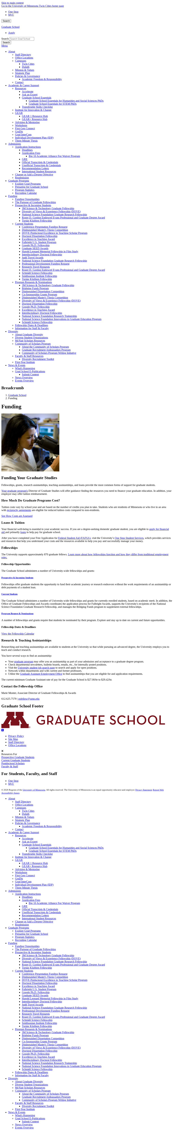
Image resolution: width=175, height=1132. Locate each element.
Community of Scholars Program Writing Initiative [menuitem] (49, 352)
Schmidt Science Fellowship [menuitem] (37, 273)
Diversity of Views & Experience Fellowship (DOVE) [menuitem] (51, 211)
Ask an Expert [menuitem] (29, 94)
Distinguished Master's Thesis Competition (45, 976)
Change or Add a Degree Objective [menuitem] (34, 174)
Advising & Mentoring (27, 869)
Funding (12, 943)
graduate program (23, 661)
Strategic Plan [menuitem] (22, 73)
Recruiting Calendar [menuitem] (26, 193)
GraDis (19, 878)
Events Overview (24, 1127)
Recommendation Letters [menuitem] (35, 168)
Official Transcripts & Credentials (40, 909)
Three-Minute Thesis (26, 887)
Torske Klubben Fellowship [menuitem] (37, 220)
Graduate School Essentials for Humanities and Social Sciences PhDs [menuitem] (66, 100)
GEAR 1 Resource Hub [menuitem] (35, 116)
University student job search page (36, 667)
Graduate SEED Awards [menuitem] (35, 248)
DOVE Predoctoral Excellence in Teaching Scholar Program (54, 980)
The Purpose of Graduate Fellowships (35, 949)
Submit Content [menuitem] (30, 374)
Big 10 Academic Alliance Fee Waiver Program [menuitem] (54, 156)
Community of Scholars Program (33, 1090)
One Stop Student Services (129, 538)
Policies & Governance (27, 823)
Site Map (13, 739)
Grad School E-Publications (30, 1118)
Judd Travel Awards (32, 1004)
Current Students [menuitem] (24, 223)
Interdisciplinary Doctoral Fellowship (42, 1001)
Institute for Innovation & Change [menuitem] (33, 110)
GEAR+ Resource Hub (34, 866)
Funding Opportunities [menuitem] (27, 199)
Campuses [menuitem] (20, 60)
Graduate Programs (18, 927)
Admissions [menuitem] (14, 143)
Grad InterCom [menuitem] (23, 134)
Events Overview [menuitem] (24, 380)
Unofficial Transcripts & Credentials (41, 912)
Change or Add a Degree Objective (34, 921)
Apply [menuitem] (11, 32)
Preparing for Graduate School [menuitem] (31, 186)
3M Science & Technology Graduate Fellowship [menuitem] (48, 208)
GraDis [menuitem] (19, 131)
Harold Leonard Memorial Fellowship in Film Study (50, 998)
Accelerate (27, 838)
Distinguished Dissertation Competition (43, 1038)
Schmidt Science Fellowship (37, 1020)
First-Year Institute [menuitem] (25, 362)
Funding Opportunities (27, 946)
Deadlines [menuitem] (27, 149)
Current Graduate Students (15, 760)
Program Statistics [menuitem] (24, 189)
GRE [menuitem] (25, 159)
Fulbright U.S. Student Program (39, 989)
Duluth (25, 813)
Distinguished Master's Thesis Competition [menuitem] (45, 229)
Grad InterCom (23, 881)
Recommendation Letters (35, 915)
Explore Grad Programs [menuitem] (28, 183)
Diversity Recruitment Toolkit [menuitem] (38, 359)
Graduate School (10, 26)
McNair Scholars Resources (30, 1087)
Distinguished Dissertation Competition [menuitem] (43, 291)
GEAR (19, 860)
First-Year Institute (25, 1109)
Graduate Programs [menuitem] (18, 180)
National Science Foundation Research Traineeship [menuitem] (49, 316)
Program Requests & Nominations (33, 1029)
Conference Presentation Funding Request (44, 973)
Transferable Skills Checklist (37, 853)
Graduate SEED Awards (35, 995)
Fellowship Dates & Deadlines (31, 1072)
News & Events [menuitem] (16, 365)
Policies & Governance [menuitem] (27, 76)
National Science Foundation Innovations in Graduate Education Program (61, 1066)
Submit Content (30, 1121)
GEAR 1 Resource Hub (35, 863)
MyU (11, 14)
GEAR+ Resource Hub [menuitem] (34, 119)
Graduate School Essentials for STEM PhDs (53, 850)
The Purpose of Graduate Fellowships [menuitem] (35, 202)
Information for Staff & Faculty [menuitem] (32, 328)
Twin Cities (28, 810)
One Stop (13, 11)
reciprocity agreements (19, 510)
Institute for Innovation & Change (33, 857)
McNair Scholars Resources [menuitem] (30, 340)
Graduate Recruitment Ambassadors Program (46, 1096)
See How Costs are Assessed (16, 515)
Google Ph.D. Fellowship (36, 992)
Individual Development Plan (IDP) (34, 884)
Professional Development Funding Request (45, 1010)
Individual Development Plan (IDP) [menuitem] (34, 137)
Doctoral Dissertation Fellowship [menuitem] (39, 236)
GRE (25, 906)
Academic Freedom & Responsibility (42, 826)
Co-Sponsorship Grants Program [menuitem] (39, 294)
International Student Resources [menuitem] (39, 171)
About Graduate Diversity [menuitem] (29, 334)
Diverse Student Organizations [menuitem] (31, 337)
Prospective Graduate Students (17, 757)
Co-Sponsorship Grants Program (39, 1041)
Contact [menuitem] (19, 82)
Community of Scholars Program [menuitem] (33, 343)
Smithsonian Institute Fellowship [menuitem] (39, 276)
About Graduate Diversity (29, 1081)
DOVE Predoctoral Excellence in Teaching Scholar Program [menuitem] (54, 233)
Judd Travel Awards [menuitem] (32, 257)
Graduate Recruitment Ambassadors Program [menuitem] (46, 349)
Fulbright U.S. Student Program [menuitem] (39, 242)
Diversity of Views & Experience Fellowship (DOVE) (51, 958)
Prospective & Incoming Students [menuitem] (33, 205)
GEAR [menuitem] (19, 113)
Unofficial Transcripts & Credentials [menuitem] (41, 165)
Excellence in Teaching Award (38, 986)
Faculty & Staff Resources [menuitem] (29, 356)
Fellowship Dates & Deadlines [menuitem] (31, 325)
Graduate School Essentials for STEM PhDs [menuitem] (53, 103)
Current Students (9, 594)
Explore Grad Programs (28, 930)
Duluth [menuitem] (25, 66)
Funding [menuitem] (12, 196)
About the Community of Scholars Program (45, 1093)
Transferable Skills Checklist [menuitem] (37, 106)
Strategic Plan (22, 820)
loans (23, 532)
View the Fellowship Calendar (17, 633)
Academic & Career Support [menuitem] (23, 85)
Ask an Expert (29, 841)
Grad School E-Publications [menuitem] (30, 371)
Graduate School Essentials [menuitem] (36, 97)
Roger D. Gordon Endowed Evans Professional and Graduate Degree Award (63, 964)
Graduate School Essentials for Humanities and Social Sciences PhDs (66, 847)
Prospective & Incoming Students (17, 577)
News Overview (24, 1124)
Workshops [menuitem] (21, 125)
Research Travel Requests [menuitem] (36, 266)
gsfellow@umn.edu (28, 698)
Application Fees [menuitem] (31, 153)
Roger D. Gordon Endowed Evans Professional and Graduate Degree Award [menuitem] (63, 217)
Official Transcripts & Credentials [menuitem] (40, 162)
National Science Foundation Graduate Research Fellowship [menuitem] (54, 214)
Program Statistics (24, 937)
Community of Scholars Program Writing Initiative (49, 1100)
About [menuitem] (11, 51)
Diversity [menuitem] (13, 331)
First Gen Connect (25, 875)
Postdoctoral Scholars (13, 763)
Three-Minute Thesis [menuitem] (26, 140)
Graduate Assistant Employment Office (41, 673)
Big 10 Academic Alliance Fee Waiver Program (54, 903)
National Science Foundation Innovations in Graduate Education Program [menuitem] (61, 319)
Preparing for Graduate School (31, 933)
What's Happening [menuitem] (25, 368)
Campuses (20, 807)
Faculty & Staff (9, 766)
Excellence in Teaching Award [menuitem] (38, 239)
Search (6, 21)
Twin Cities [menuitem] (28, 63)
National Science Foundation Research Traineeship (49, 1063)
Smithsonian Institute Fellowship (39, 1023)
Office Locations (17, 745)
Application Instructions (28, 893)
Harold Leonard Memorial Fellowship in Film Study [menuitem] (50, 251)
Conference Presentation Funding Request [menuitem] (44, 226)
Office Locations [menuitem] (24, 57)
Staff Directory (16, 742)
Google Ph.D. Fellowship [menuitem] (36, 245)
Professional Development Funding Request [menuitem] (45, 263)
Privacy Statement (143, 790)
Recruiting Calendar (26, 940)
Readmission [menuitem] (22, 177)
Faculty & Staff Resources (29, 1103)
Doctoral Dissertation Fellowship (39, 983)
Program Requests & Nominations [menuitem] (33, 282)
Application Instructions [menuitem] (28, 146)
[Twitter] (87, 730)
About (11, 798)
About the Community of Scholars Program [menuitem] (45, 346)
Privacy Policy (16, 736)
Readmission (22, 924)
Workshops (21, 872)
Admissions (14, 890)
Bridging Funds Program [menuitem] (35, 288)
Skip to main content (12, 2)
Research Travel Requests (36, 1013)
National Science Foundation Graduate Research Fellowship (54, 961)
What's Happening (25, 1115)
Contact (19, 829)
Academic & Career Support (23, 832)
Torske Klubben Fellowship (37, 967)
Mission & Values (24, 817)
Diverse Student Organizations (31, 1084)
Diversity (13, 1078)
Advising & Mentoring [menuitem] (27, 122)
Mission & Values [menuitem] (24, 70)
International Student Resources (39, 918)
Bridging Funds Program (35, 1035)
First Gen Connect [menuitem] (25, 128)
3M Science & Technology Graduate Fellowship (48, 955)
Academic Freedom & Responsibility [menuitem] (42, 79)
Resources (20, 835)
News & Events (16, 1112)
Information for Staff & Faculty (32, 1075)
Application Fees (31, 900)
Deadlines (27, 897)
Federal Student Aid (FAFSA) (74, 538)
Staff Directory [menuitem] (23, 54)
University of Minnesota (34, 790)
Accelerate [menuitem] (27, 91)
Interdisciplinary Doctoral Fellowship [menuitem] (42, 254)
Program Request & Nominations (17, 613)
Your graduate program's (14, 490)
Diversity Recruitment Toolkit (38, 1106)
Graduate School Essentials (36, 844)
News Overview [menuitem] (24, 377)
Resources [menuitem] (20, 88)
